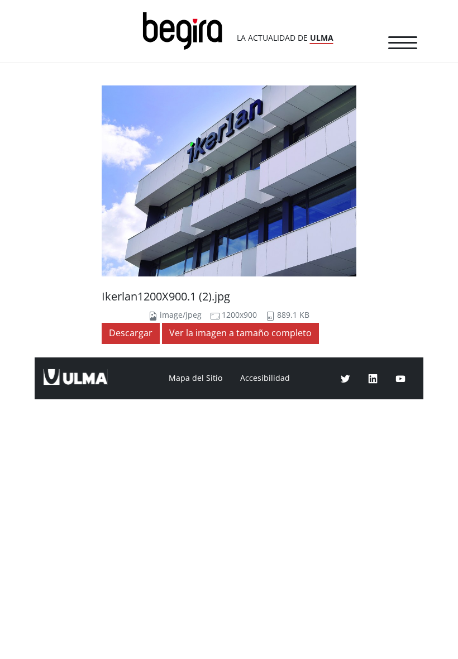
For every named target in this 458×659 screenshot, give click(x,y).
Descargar (130, 333)
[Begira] (186, 30)
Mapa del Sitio (195, 378)
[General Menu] (403, 45)
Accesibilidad (265, 378)
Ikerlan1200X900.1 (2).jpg (166, 296)
